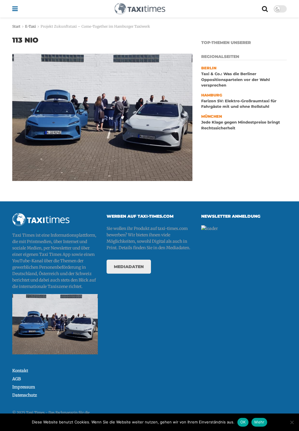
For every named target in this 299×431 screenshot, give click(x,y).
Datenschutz (24, 395)
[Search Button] (265, 8)
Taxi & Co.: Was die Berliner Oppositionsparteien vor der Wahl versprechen (235, 79)
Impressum (23, 387)
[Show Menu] (15, 8)
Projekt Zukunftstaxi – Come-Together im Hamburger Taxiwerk (95, 26)
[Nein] (292, 422)
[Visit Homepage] (139, 9)
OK (243, 422)
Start (16, 26)
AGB (16, 378)
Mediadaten (129, 266)
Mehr (259, 422)
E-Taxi (30, 26)
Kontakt (20, 370)
